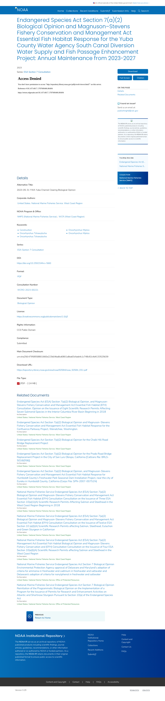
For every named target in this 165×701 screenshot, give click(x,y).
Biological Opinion (26, 303)
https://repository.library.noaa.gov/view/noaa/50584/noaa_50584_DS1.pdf (52, 370)
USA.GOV (146, 690)
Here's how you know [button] (140, 3)
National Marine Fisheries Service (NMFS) (130, 179)
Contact (75, 682)
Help (133, 10)
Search (145, 10)
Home (60, 10)
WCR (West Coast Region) (71, 216)
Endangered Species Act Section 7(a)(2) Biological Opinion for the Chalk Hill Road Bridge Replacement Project (62, 441)
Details (121, 91)
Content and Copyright (56, 682)
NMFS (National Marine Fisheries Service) (37, 216)
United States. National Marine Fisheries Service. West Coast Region (49, 203)
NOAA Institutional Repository (39, 636)
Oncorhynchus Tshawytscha (33, 233)
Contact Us (126, 646)
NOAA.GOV (134, 690)
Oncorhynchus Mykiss (79, 230)
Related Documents (126, 94)
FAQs (124, 651)
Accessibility (113, 682)
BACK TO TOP (126, 188)
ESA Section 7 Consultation (37, 71)
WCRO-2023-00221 (27, 289)
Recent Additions (89, 10)
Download (132, 71)
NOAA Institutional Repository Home (96, 637)
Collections (72, 10)
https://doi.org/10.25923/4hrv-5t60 (34, 263)
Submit (104, 10)
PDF (19, 276)
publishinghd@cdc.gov (128, 110)
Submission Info (120, 10)
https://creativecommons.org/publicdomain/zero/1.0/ (41, 316)
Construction (26, 230)
